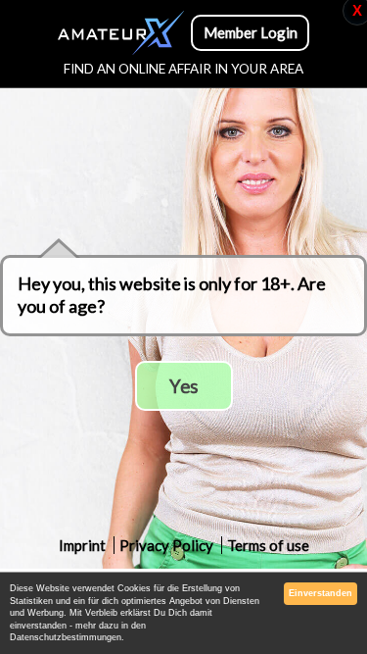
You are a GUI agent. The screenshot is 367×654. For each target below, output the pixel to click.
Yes (184, 386)
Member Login (251, 32)
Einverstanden (320, 593)
